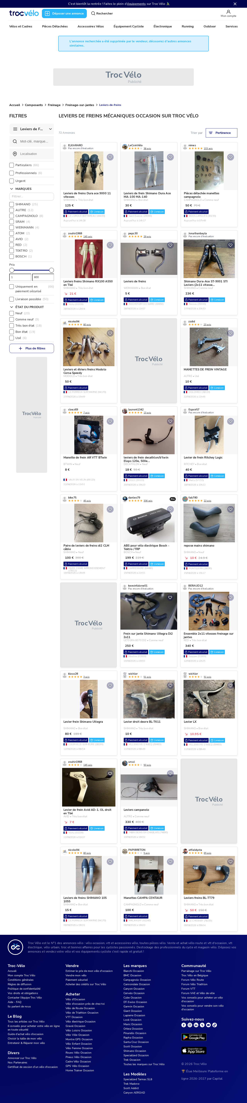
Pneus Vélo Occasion (78, 1057)
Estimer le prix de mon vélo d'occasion (89, 971)
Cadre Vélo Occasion (78, 1061)
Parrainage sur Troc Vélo (196, 971)
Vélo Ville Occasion (77, 1035)
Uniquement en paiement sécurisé (34, 288)
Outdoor (210, 26)
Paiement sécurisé (77, 980)
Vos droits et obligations (23, 993)
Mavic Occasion (133, 1024)
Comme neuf (27, 319)
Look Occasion (132, 1020)
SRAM (22, 222)
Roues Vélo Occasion (78, 1053)
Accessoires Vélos (91, 26)
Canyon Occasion (134, 989)
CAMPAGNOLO (29, 216)
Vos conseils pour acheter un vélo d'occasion (202, 999)
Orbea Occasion (133, 1029)
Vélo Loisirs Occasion (79, 1030)
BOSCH (23, 256)
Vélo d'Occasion (75, 999)
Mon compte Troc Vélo (21, 975)
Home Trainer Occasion (80, 1070)
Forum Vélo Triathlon (194, 984)
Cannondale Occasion (137, 984)
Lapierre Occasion (134, 1015)
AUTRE (24, 210)
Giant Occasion (133, 1011)
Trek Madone (131, 1084)
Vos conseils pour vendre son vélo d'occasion (202, 1007)
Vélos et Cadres (20, 26)
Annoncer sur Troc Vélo (22, 1058)
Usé (21, 338)
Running (188, 26)
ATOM (22, 233)
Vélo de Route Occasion (80, 1008)
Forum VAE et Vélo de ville (198, 993)
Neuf (22, 313)
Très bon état (28, 326)
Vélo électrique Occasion (81, 1021)
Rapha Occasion (133, 1037)
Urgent (20, 181)
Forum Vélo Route (192, 980)
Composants (34, 105)
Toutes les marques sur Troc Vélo (144, 1064)
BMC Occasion (132, 975)
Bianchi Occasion (134, 971)
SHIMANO (26, 204)
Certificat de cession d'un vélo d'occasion (33, 1067)
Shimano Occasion (135, 1051)
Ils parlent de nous (19, 1006)
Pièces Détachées (55, 26)
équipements (136, 4)
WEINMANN (27, 227)
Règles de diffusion (19, 984)
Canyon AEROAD (134, 1093)
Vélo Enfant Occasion (79, 1044)
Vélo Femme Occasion (79, 1048)
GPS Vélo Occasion (77, 1066)
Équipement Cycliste (129, 26)
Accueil (14, 105)
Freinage (54, 105)
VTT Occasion (74, 1017)
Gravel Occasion (75, 1026)
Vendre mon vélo (76, 975)
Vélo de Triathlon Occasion (82, 1013)
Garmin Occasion (134, 1006)
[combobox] (31, 154)
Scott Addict (131, 1088)
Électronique (163, 26)
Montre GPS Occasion (79, 1039)
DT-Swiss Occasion (135, 1002)
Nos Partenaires (17, 1062)
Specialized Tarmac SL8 (138, 1079)
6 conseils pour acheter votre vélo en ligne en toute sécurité (34, 1028)
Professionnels (28, 173)
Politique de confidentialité (24, 989)
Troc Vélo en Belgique (194, 975)
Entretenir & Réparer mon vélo (26, 1043)
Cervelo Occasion (134, 993)
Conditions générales (21, 980)
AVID (21, 239)
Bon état (25, 332)
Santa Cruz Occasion (136, 1042)
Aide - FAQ (15, 1002)
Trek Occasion (132, 1060)
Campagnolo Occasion (137, 980)
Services (232, 26)
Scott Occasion (133, 1046)
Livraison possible (31, 299)
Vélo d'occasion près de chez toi (85, 1004)
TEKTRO (24, 251)
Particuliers (27, 165)
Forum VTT (188, 989)
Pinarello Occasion (135, 1033)
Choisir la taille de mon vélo (25, 1038)
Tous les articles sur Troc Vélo (26, 1021)
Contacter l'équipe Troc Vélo (25, 997)
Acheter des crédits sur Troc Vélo (86, 984)
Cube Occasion (133, 997)
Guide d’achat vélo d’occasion (25, 1034)
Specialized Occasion (136, 1055)
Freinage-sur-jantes (79, 105)
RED (21, 245)
